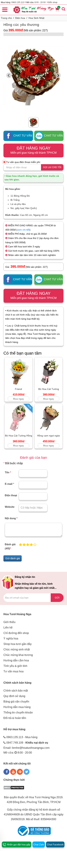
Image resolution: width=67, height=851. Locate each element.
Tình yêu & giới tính (15, 665)
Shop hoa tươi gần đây (17, 644)
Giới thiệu (9, 622)
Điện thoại (11, 495)
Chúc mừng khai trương (18, 654)
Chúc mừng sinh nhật (16, 649)
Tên (8, 472)
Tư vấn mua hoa (13, 671)
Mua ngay (18, 398)
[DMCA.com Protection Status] (13, 787)
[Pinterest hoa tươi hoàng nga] (20, 772)
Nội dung (11, 518)
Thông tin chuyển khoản (18, 712)
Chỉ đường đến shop (16, 633)
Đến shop (52, 2)
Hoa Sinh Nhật (36, 18)
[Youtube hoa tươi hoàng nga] (13, 772)
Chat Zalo (38, 844)
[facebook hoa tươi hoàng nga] (6, 772)
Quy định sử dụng (14, 696)
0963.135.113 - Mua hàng (21, 737)
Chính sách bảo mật (15, 690)
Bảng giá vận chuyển (16, 701)
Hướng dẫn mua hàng (17, 707)
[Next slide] (58, 75)
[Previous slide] (9, 75)
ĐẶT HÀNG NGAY (33, 150)
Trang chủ (6, 18)
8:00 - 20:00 (40, 2)
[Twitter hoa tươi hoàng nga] (27, 772)
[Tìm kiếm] (63, 9)
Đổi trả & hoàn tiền (14, 718)
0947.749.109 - (27, 742)
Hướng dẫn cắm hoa (16, 660)
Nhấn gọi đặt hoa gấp (18, 844)
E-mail (9, 483)
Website (9, 506)
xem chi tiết (23, 229)
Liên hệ (8, 627)
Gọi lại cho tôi (52, 167)
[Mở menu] (5, 9)
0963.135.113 (17, 2)
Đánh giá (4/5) (10, 546)
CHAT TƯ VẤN (22, 135)
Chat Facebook (55, 844)
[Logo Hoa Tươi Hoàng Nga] (33, 10)
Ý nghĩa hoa (10, 638)
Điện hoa (20, 18)
